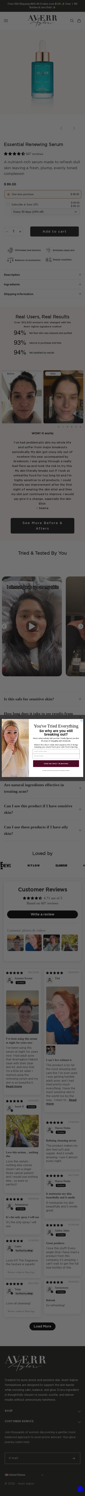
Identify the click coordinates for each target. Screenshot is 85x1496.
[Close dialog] (81, 720)
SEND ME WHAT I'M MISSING (56, 763)
